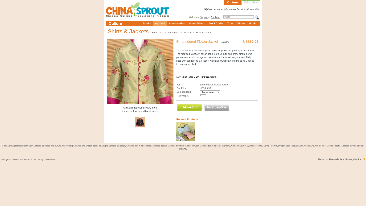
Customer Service (235, 9)
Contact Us (253, 9)
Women (188, 32)
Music (252, 23)
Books (147, 23)
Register (215, 17)
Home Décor (197, 23)
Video (241, 23)
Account (218, 9)
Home (155, 32)
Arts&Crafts (215, 23)
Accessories (177, 23)
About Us (323, 159)
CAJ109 (225, 42)
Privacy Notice (353, 159)
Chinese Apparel (171, 32)
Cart (209, 9)
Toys (230, 23)
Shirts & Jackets (204, 32)
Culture (232, 2)
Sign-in (204, 17)
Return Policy (336, 159)
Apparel (160, 23)
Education (251, 2)
